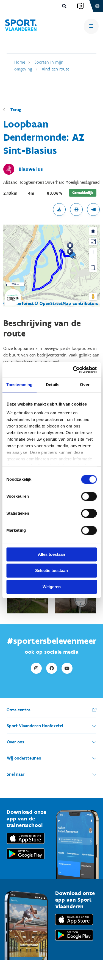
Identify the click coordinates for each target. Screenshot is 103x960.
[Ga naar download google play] (25, 860)
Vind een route (55, 69)
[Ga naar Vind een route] (20, 26)
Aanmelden (80, 6)
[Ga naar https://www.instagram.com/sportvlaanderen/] (36, 668)
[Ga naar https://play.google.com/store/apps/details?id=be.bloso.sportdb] (74, 941)
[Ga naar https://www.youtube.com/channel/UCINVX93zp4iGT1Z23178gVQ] (67, 668)
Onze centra (18, 709)
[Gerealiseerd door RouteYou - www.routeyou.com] (13, 302)
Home (19, 62)
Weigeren (52, 586)
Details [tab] (52, 384)
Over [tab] (84, 384)
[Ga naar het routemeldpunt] (93, 209)
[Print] (76, 209)
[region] (51, 266)
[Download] (59, 209)
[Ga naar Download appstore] (25, 845)
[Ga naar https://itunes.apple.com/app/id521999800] (74, 926)
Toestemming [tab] (19, 384)
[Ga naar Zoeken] (64, 6)
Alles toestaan (51, 554)
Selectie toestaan (51, 570)
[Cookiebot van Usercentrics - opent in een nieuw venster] (73, 369)
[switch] (89, 496)
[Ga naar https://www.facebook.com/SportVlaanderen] (51, 668)
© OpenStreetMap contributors (66, 303)
